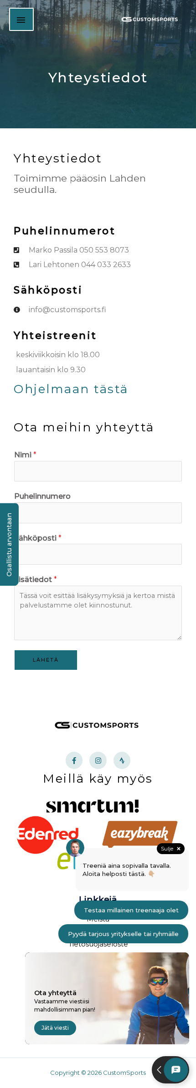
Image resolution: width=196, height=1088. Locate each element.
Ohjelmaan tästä (71, 389)
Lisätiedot (35, 579)
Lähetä (46, 660)
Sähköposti (38, 538)
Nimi (25, 454)
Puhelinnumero (42, 496)
